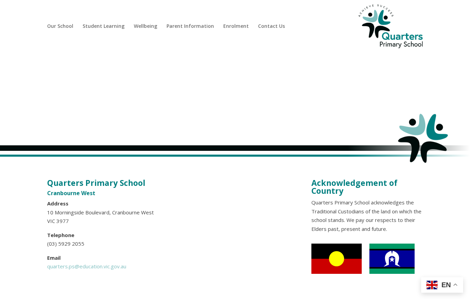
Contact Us (271, 26)
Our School (60, 26)
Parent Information (190, 26)
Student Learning (104, 26)
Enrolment (236, 26)
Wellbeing (145, 26)
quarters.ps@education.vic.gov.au (86, 266)
